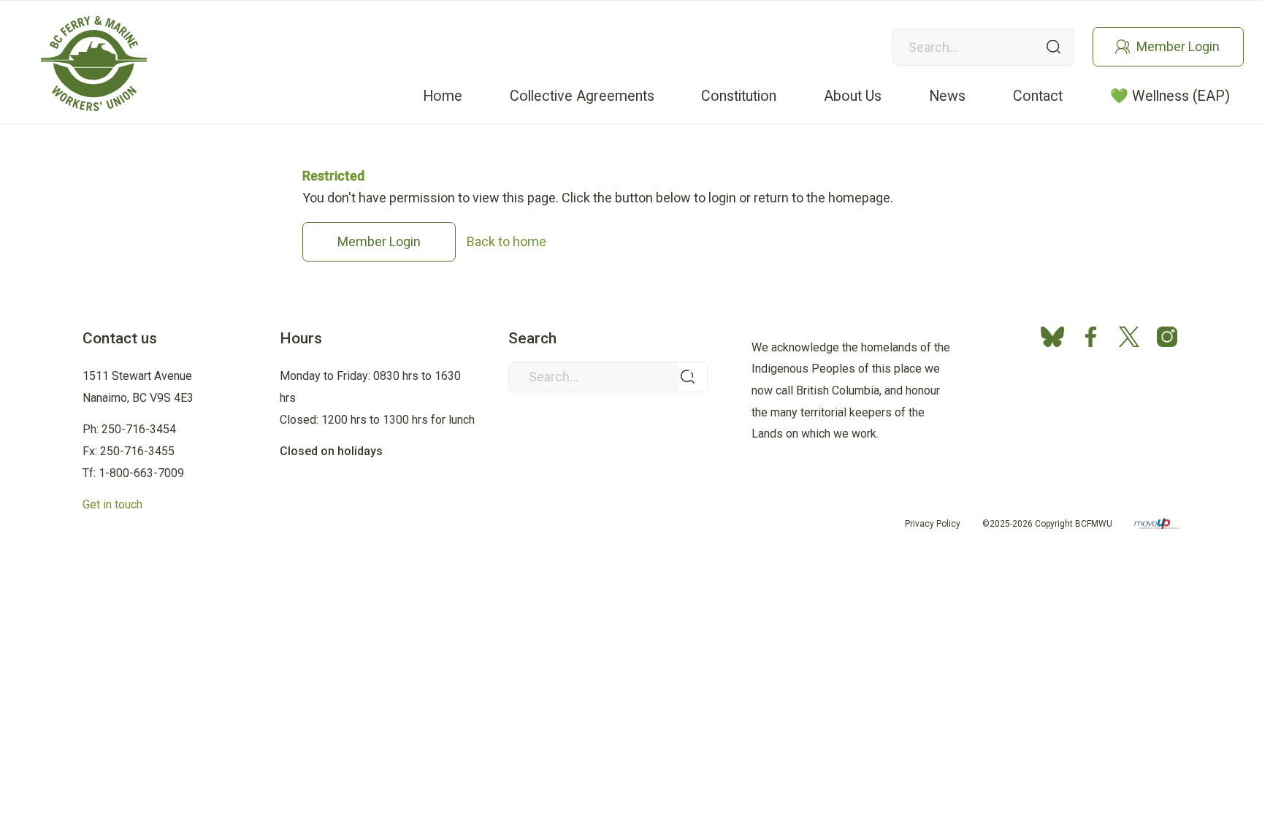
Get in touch (112, 504)
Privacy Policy (932, 524)
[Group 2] (94, 63)
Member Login (1178, 46)
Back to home (506, 241)
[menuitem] (443, 96)
